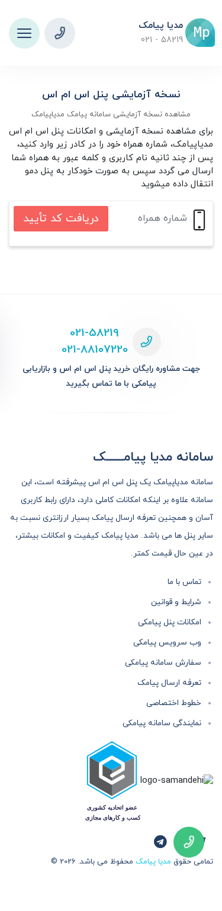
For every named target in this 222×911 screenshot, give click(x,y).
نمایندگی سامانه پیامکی (162, 723)
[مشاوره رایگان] (59, 33)
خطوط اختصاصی (173, 703)
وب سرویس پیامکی (167, 642)
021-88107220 (95, 350)
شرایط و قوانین (176, 602)
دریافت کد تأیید (61, 218)
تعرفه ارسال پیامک (169, 682)
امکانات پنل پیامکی (169, 622)
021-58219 (94, 333)
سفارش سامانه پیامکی (163, 662)
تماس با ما (184, 582)
